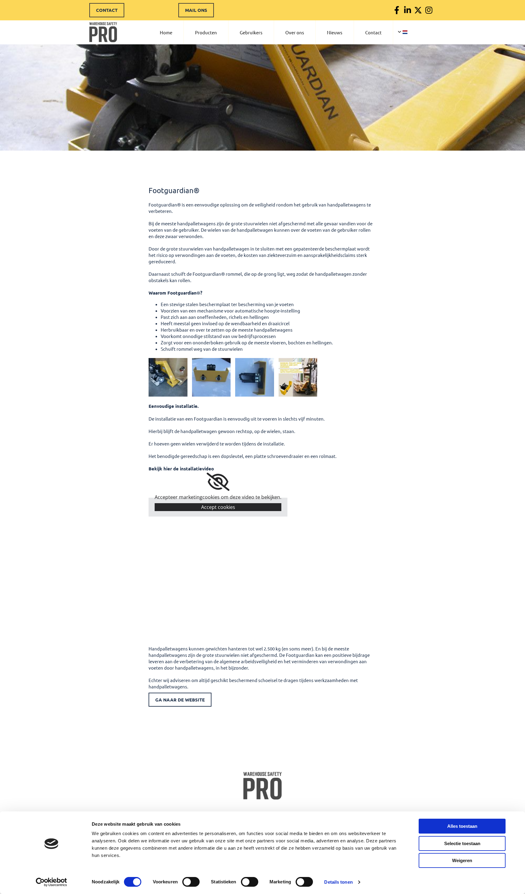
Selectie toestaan (462, 843)
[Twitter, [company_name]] (418, 10)
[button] (106, 10)
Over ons (294, 32)
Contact (373, 32)
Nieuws (334, 32)
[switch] (191, 882)
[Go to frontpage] (262, 786)
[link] (218, 482)
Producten (206, 32)
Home (166, 32)
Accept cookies (218, 507)
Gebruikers (251, 32)
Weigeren (462, 860)
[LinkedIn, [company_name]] (407, 10)
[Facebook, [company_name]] (397, 10)
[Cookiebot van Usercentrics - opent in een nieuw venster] (51, 882)
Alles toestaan (462, 826)
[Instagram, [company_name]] (429, 10)
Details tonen (338, 882)
